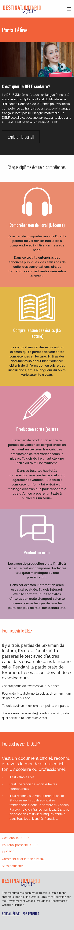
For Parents (31, 914)
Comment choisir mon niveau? (23, 859)
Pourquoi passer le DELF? (20, 845)
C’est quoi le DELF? (15, 838)
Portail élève (11, 914)
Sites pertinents (13, 866)
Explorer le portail (21, 136)
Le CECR (8, 852)
